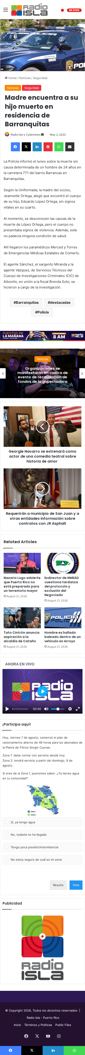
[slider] (20, 709)
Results (58, 885)
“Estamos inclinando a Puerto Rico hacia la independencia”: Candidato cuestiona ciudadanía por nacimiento (50, 375)
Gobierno (50, 357)
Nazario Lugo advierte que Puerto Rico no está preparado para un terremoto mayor (22, 584)
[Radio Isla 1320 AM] (29, 9)
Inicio (17, 1025)
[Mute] (46, 708)
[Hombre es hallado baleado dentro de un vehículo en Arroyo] (63, 617)
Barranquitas (27, 302)
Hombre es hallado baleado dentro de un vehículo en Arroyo (62, 636)
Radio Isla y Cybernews (25, 134)
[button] (43, 800)
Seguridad (40, 78)
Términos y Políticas (38, 1025)
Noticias (25, 78)
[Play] (7, 708)
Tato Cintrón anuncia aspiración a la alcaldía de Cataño (21, 636)
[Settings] (70, 708)
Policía (43, 312)
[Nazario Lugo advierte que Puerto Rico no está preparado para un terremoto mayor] (22, 563)
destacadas (60, 302)
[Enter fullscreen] (77, 708)
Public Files (63, 1025)
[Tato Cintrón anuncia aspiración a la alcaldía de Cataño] (22, 617)
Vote (76, 885)
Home (12, 78)
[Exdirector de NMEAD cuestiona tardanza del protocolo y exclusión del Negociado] (63, 563)
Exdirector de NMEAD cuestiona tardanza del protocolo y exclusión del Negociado (61, 586)
